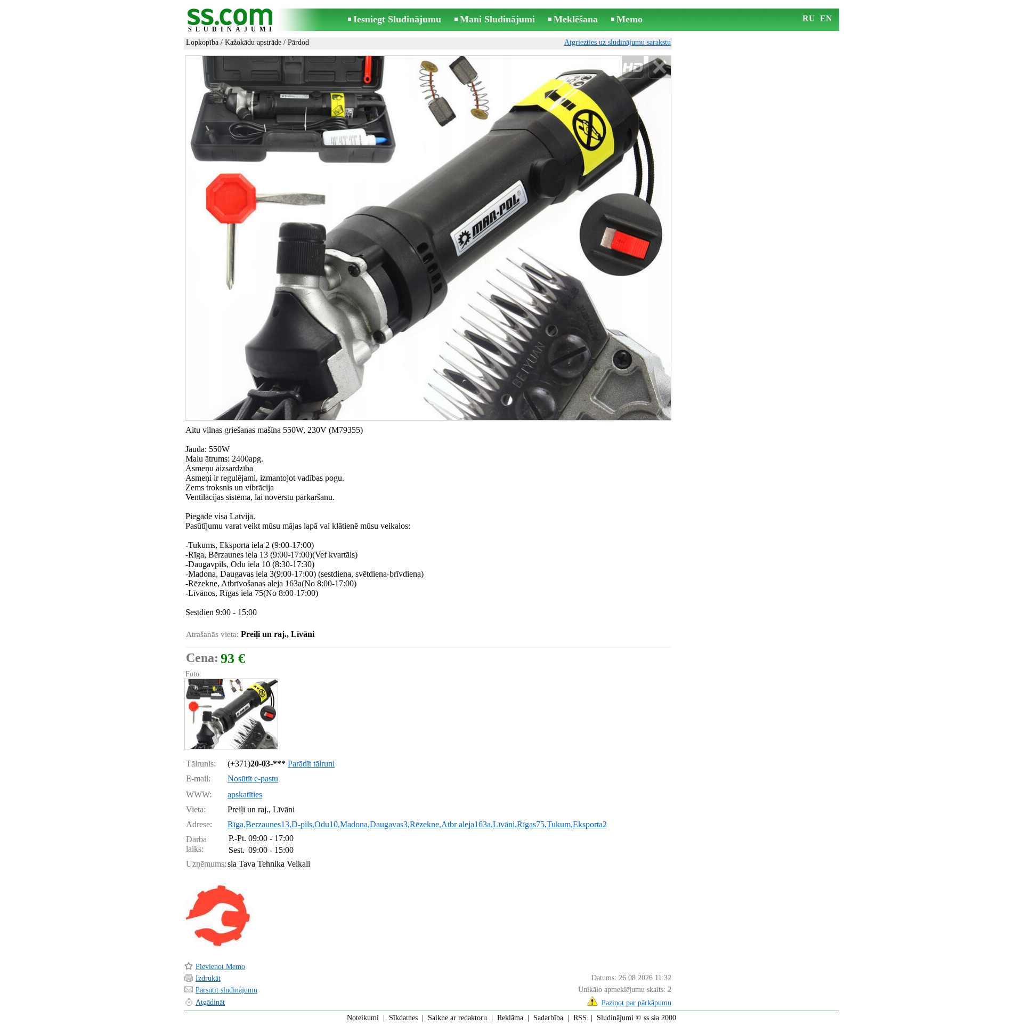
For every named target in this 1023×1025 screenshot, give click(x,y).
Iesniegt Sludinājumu (397, 19)
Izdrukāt (208, 978)
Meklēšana (576, 19)
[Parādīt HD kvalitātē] (428, 237)
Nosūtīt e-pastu (253, 778)
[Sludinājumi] (232, 20)
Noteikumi (363, 1018)
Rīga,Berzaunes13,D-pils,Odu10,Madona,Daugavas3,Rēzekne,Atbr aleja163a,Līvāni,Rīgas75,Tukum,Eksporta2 (417, 824)
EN (826, 18)
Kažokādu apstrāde (253, 42)
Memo (629, 19)
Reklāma (510, 1018)
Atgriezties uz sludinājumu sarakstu (617, 42)
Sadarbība (548, 1018)
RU (808, 18)
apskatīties (245, 794)
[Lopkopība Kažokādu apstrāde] (230, 714)
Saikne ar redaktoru (457, 1018)
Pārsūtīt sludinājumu (226, 990)
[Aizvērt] (659, 67)
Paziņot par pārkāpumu (636, 1003)
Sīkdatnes (403, 1018)
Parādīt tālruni (311, 763)
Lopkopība (202, 42)
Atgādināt (210, 1002)
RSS (580, 1018)
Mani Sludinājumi (497, 19)
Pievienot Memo (220, 967)
